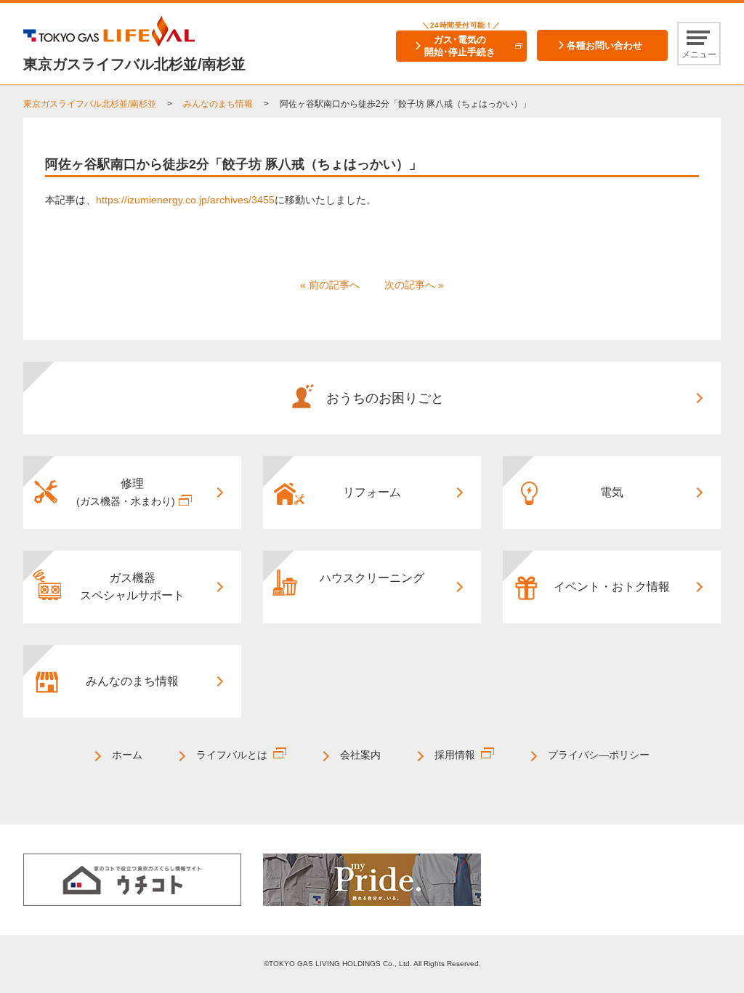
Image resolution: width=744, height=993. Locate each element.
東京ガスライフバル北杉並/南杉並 (89, 104)
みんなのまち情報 (218, 104)
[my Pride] (372, 879)
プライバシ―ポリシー (599, 755)
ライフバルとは (231, 755)
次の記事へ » (414, 285)
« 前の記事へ (330, 285)
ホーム (127, 755)
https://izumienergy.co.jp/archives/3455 (185, 200)
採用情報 (454, 755)
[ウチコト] (132, 879)
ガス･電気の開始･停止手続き (460, 45)
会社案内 (360, 755)
